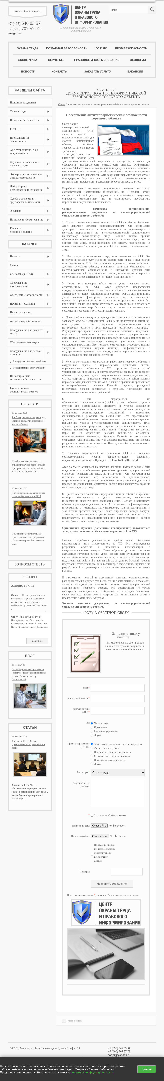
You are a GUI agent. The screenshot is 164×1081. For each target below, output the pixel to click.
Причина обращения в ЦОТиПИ (78, 745)
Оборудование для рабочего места (26, 332)
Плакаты (15, 256)
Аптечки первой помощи (25, 321)
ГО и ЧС (101, 48)
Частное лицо (101, 723)
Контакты (60, 71)
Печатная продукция (22, 303)
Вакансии (135, 71)
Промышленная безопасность (19, 139)
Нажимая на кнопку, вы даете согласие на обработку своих (104, 853)
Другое (97, 735)
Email (86, 687)
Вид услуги (83, 772)
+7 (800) (24, 29)
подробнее (37, 641)
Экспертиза (27, 60)
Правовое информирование (96, 60)
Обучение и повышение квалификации (24, 164)
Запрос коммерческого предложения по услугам (118, 744)
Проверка (85, 871)
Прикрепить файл (81, 825)
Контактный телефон (79, 698)
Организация (100, 727)
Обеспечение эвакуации (24, 342)
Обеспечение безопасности (26, 294)
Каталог (30, 244)
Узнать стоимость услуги (106, 748)
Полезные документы (23, 102)
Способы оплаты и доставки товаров (112, 756)
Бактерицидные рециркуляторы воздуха (24, 390)
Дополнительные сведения (81, 785)
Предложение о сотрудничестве (110, 760)
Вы (88, 722)
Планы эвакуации (20, 312)
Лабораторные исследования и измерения (26, 188)
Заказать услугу (97, 71)
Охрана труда (27, 48)
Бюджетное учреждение (106, 731)
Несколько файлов (80, 836)
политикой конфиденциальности (92, 1072)
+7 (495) (24, 24)
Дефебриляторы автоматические (29, 367)
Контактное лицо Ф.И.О (81, 710)
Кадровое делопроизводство (21, 230)
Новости (28, 71)
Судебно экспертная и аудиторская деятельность (25, 200)
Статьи (61, 104)
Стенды (14, 265)
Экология (138, 60)
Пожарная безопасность (66, 48)
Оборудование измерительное (19, 284)
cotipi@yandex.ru (15, 33)
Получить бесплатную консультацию (112, 752)
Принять (147, 1069)
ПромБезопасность (131, 48)
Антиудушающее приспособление (29, 361)
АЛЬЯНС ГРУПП (22, 585)
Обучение (56, 60)
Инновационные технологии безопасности (25, 378)
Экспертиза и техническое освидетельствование (26, 176)
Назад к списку (75, 1020)
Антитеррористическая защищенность (24, 151)
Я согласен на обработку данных (110, 815)
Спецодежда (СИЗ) (21, 273)
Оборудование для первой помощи (25, 353)
